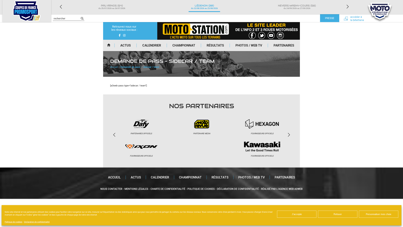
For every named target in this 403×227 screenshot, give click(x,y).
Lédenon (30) (204, 6)
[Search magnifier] (82, 18)
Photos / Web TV (249, 45)
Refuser (338, 214)
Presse (329, 18)
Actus (125, 45)
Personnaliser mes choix (378, 214)
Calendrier (151, 45)
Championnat (183, 45)
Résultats (215, 45)
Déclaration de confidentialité (37, 222)
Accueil (108, 45)
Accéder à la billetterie (357, 18)
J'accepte (297, 214)
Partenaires (284, 45)
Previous (60, 7)
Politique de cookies (13, 222)
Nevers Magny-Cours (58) (297, 6)
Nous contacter (111, 188)
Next (347, 7)
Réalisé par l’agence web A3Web (282, 188)
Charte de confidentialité (167, 188)
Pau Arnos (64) (111, 6)
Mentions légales (136, 188)
